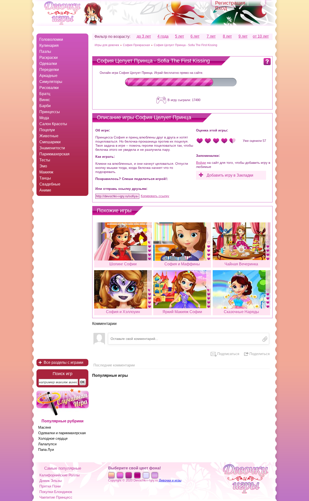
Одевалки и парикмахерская (62, 433)
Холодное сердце (53, 438)
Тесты (44, 160)
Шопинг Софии (123, 264)
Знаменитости (52, 148)
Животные (48, 136)
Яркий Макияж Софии (182, 312)
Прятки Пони (50, 486)
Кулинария (49, 45)
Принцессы (49, 112)
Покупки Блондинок (55, 492)
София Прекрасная (136, 45)
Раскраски (48, 57)
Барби (45, 106)
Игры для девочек (107, 45)
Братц (44, 94)
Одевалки (48, 64)
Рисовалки (49, 88)
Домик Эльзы (50, 480)
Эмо (43, 166)
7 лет (211, 36)
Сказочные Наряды (241, 312)
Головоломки (51, 39)
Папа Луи (46, 449)
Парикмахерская (54, 154)
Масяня (44, 427)
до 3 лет (144, 36)
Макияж (46, 172)
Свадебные (49, 184)
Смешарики (50, 142)
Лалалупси (47, 444)
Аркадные (48, 76)
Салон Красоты (53, 124)
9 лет (243, 36)
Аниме (45, 190)
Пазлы (45, 51)
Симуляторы (50, 82)
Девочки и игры (170, 480)
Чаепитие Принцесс (55, 497)
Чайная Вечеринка (241, 264)
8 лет (227, 36)
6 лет (194, 36)
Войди (201, 163)
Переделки (49, 70)
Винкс (44, 100)
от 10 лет (261, 36)
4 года (163, 36)
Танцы (45, 178)
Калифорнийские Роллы (59, 475)
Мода (44, 118)
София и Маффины (182, 264)
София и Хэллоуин (123, 312)
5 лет (179, 36)
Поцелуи (47, 130)
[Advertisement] (62, 278)
